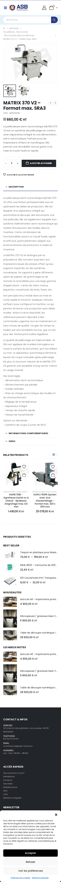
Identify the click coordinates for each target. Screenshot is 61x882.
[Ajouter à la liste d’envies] (24, 467)
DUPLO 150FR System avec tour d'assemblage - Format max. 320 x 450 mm (45, 500)
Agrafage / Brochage (12, 492)
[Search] (54, 20)
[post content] (16, 474)
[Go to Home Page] (4, 28)
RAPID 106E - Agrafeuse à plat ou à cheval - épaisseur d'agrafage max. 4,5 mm (16, 500)
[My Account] (44, 8)
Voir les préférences (30, 870)
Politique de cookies (20, 877)
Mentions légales (40, 877)
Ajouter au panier (41, 163)
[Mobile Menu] (5, 8)
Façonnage (55, 492)
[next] (55, 103)
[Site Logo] (19, 8)
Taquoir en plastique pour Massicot (40, 552)
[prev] (50, 103)
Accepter (30, 853)
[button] (56, 814)
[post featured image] (10, 555)
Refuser (30, 862)
